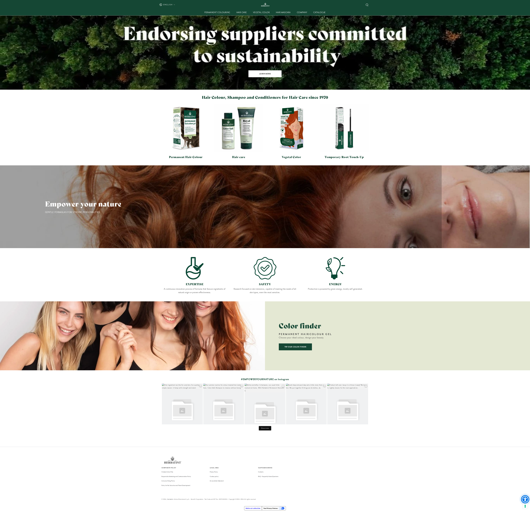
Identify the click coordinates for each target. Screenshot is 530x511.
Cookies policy (214, 476)
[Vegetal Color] (291, 128)
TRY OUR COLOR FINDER (295, 347)
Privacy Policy (214, 472)
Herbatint (170, 499)
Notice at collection (253, 508)
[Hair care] (238, 128)
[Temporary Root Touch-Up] (344, 128)
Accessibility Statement (217, 481)
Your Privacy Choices (270, 508)
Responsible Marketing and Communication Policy (176, 476)
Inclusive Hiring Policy (168, 481)
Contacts (260, 472)
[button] (367, 5)
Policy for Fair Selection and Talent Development (175, 485)
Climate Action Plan (167, 472)
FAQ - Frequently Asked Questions (268, 476)
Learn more (265, 74)
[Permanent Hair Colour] (185, 128)
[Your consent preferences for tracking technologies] (525, 506)
